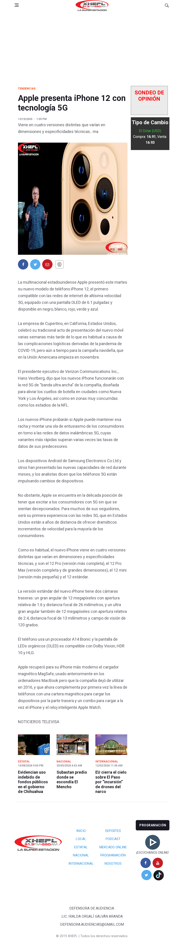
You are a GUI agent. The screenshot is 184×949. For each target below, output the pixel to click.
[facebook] (145, 863)
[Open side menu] (17, 5)
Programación (113, 855)
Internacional (106, 761)
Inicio (81, 831)
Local (81, 839)
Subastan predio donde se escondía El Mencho (72, 779)
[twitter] (146, 875)
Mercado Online (113, 847)
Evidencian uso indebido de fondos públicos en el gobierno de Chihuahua (33, 782)
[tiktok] (158, 875)
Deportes (113, 831)
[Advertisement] (92, 44)
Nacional (64, 761)
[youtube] (158, 863)
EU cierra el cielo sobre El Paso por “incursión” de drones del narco (111, 782)
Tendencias (26, 88)
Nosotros (113, 864)
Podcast (113, 839)
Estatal (24, 761)
